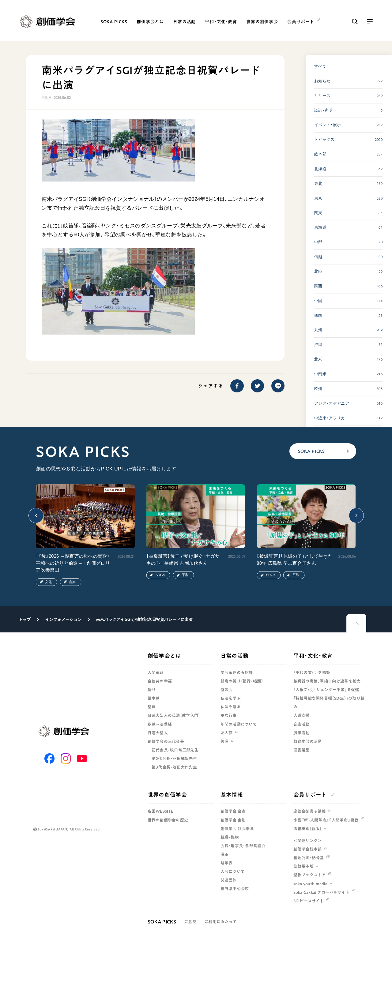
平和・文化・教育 (221, 22)
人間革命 (156, 672)
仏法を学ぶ (231, 698)
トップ (25, 619)
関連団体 (229, 880)
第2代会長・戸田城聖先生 (174, 758)
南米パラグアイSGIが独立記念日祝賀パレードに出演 (144, 619)
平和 (185, 575)
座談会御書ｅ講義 (309, 811)
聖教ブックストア (309, 875)
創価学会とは (150, 22)
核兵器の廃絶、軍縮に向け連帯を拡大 (326, 681)
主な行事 (229, 715)
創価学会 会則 (233, 820)
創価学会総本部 (307, 849)
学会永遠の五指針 (237, 672)
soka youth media (310, 884)
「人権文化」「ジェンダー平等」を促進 (326, 689)
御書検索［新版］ (307, 828)
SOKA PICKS (113, 22)
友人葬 (227, 733)
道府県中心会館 (235, 888)
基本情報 (232, 794)
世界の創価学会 (262, 22)
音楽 (72, 582)
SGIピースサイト (308, 901)
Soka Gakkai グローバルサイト (321, 892)
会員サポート (310, 794)
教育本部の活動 (307, 741)
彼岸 (225, 741)
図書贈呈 (301, 750)
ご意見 (190, 922)
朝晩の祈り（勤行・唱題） (242, 681)
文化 (48, 582)
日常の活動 (184, 22)
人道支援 (301, 715)
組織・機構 (230, 837)
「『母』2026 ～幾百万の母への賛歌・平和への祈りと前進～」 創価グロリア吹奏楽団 (73, 562)
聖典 (152, 707)
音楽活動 (301, 724)
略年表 (227, 863)
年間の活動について (239, 724)
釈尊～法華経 (160, 724)
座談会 (227, 689)
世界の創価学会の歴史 (168, 820)
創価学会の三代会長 (166, 741)
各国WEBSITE (160, 811)
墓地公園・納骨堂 (308, 858)
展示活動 (301, 733)
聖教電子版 (303, 866)
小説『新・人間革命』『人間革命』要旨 (326, 820)
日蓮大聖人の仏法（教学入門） (174, 715)
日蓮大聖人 (158, 733)
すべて (320, 66)
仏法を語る (231, 707)
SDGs (160, 575)
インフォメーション (63, 619)
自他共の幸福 (160, 681)
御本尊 (154, 698)
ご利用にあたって (220, 922)
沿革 (225, 854)
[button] (36, 515)
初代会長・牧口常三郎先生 (175, 750)
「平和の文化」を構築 (311, 672)
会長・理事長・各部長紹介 (243, 846)
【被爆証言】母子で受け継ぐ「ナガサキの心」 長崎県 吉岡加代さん (183, 559)
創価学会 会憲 (233, 811)
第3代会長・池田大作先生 (174, 767)
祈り (152, 689)
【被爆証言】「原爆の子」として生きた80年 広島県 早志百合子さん (294, 559)
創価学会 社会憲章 (237, 828)
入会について (233, 871)
